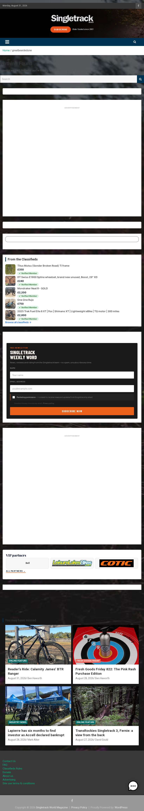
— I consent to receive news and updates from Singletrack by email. (55, 397)
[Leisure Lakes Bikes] (71, 563)
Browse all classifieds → (18, 322)
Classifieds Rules (12, 768)
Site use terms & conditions (19, 783)
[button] (133, 786)
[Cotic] (116, 563)
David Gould (101, 739)
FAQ (5, 764)
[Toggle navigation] (7, 42)
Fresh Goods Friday (88, 661)
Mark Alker (34, 739)
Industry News (17, 722)
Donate (7, 772)
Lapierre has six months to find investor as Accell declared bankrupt (36, 733)
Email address (17, 381)
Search (140, 79)
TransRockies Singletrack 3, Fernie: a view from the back (104, 733)
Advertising (9, 779)
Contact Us (9, 761)
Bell (28, 563)
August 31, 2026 (17, 678)
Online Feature (18, 661)
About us (8, 776)
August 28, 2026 (85, 678)
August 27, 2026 (85, 739)
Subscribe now (72, 411)
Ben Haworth (35, 678)
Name (12, 368)
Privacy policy (48, 403)
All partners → (16, 571)
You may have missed (20, 620)
